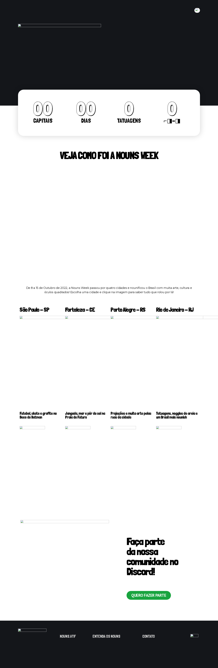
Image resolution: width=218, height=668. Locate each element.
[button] (149, 595)
